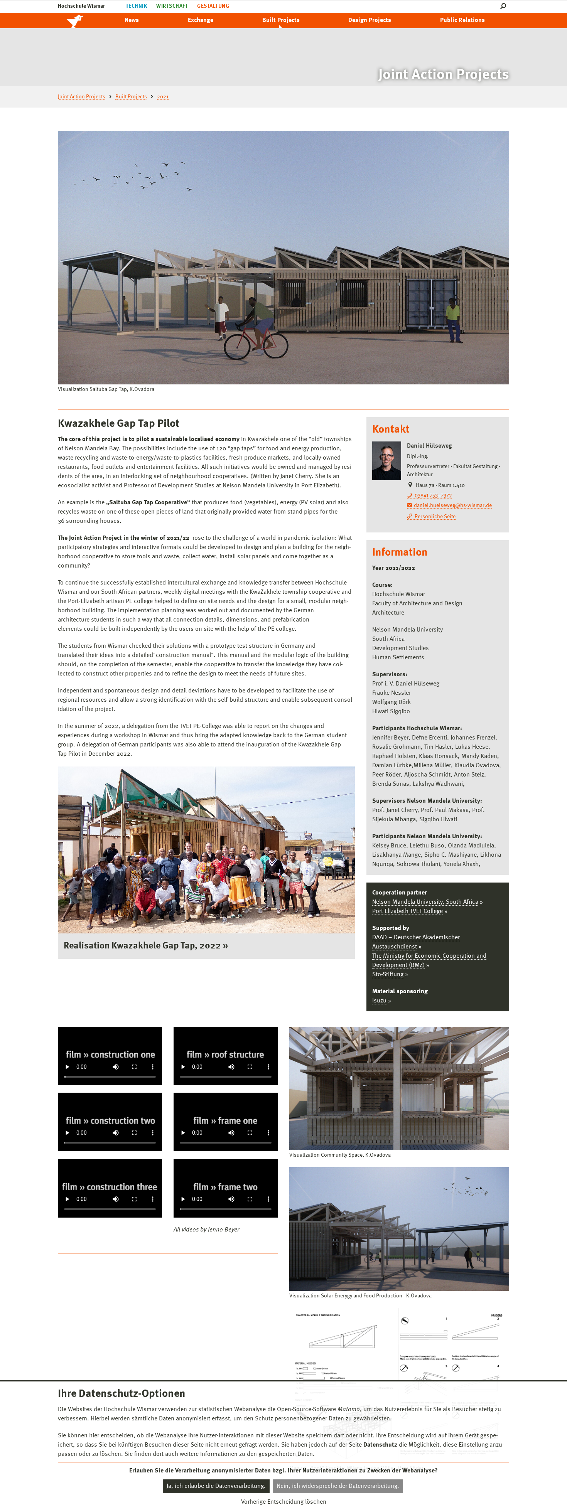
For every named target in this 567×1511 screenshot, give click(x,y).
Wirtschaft (172, 6)
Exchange (200, 20)
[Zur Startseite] (83, 20)
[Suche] (504, 6)
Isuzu (379, 1001)
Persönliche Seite (435, 516)
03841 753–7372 (433, 496)
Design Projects (369, 20)
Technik (136, 6)
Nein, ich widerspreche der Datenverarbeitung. (338, 1486)
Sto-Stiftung (387, 975)
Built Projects (281, 20)
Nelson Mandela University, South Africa (425, 902)
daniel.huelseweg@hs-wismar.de (453, 505)
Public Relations (462, 20)
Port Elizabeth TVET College (407, 911)
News (132, 20)
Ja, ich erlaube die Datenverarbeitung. (216, 1486)
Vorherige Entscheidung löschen (283, 1502)
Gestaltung (213, 6)
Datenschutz (380, 1445)
